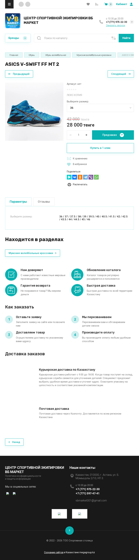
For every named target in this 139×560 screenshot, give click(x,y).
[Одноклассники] (80, 177)
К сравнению (80, 158)
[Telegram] (85, 177)
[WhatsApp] (96, 177)
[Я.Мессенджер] (69, 177)
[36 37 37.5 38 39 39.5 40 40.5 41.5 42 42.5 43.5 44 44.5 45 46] (100, 108)
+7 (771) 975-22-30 (116, 22)
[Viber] (90, 177)
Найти (126, 38)
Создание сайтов (53, 552)
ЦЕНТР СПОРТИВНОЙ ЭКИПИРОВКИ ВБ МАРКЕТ (58, 20)
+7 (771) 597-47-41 (88, 493)
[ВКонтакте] (74, 177)
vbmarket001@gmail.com (91, 500)
